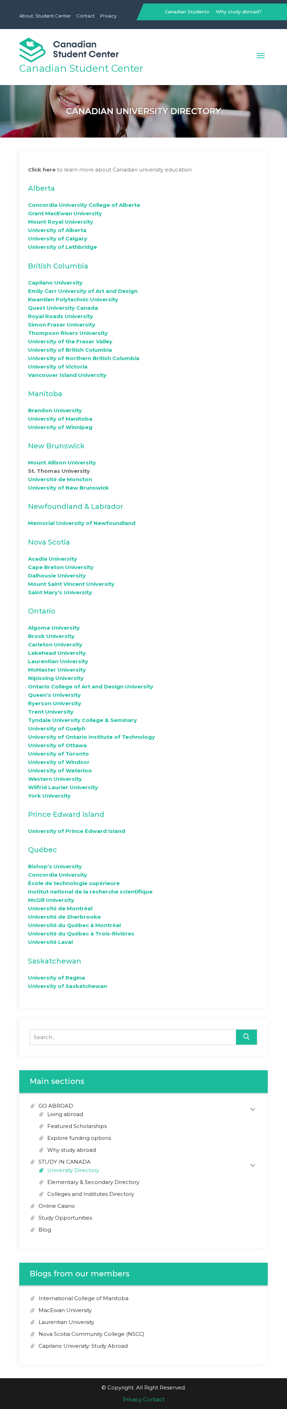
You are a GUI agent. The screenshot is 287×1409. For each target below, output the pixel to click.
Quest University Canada (63, 307)
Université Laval (50, 942)
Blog (44, 1229)
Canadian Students (187, 11)
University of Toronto (58, 753)
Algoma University (54, 627)
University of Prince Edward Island (76, 831)
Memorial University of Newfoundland (81, 523)
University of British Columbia (70, 349)
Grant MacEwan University (65, 213)
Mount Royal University (60, 221)
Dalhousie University (57, 575)
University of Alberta (57, 230)
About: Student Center (45, 16)
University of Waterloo (60, 770)
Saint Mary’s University (60, 592)
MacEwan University (65, 1310)
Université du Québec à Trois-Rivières (81, 933)
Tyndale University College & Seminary (82, 720)
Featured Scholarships (77, 1126)
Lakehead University (57, 653)
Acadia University (52, 558)
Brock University (51, 636)
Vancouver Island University (67, 375)
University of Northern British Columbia (83, 358)
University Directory (73, 1170)
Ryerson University (54, 703)
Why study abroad (71, 1150)
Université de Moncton (60, 479)
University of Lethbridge (62, 247)
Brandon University (55, 410)
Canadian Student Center (81, 68)
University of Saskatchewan (67, 986)
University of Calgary (57, 238)
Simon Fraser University (61, 324)
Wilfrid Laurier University (63, 787)
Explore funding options (79, 1138)
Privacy (108, 16)
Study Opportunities (65, 1217)
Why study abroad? (239, 11)
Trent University (51, 711)
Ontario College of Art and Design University (90, 686)
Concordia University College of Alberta (84, 205)
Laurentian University (58, 661)
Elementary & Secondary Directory (93, 1182)
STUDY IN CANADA (64, 1161)
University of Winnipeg (60, 427)
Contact (85, 16)
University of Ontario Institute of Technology (91, 737)
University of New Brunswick (68, 487)
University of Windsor (59, 762)
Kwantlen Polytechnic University (73, 299)
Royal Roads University (60, 316)
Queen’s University (54, 695)
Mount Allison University (62, 462)
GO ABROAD (55, 1105)
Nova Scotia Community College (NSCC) (91, 1334)
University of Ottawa (57, 745)
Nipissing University (56, 678)
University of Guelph (56, 728)
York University (49, 795)
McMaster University (57, 669)
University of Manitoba (60, 418)
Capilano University (55, 282)
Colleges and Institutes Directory (90, 1194)
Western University (55, 779)
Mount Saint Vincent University (71, 584)
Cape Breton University (60, 567)
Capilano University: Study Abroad (83, 1346)
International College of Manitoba (83, 1298)
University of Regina (56, 977)
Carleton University (55, 644)
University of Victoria (58, 366)
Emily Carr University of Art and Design (83, 291)
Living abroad (65, 1114)
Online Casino (56, 1206)
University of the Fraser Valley (70, 341)
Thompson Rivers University (68, 333)
